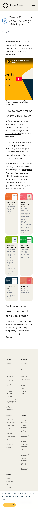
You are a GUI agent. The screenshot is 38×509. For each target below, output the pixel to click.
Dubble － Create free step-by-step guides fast (11, 401)
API (21, 373)
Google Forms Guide (24, 392)
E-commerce (10, 419)
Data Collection (10, 422)
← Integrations (7, 32)
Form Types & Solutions (10, 384)
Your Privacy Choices (24, 384)
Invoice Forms (10, 425)
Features (8, 363)
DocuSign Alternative (24, 459)
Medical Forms (10, 436)
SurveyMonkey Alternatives (25, 435)
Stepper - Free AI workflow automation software (11, 408)
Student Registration (9, 443)
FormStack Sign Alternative (25, 454)
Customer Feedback (9, 432)
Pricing (8, 366)
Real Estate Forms (11, 429)
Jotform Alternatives (24, 431)
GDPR (22, 388)
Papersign (9, 373)
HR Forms (9, 440)
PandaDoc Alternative (24, 464)
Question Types (10, 381)
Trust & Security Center (25, 380)
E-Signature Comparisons (24, 450)
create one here (13, 133)
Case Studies (24, 366)
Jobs (7, 484)
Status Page (24, 376)
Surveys (8, 447)
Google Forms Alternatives (24, 445)
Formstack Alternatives (24, 440)
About (8, 478)
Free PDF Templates (9, 392)
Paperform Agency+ (9, 376)
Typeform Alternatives (24, 426)
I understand (9, 505)
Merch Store (10, 487)
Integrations (9, 370)
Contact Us (9, 481)
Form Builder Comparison (24, 421)
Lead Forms (9, 451)
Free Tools (9, 396)
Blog (22, 370)
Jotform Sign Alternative (24, 468)
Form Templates (11, 388)
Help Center (24, 363)
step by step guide (14, 158)
